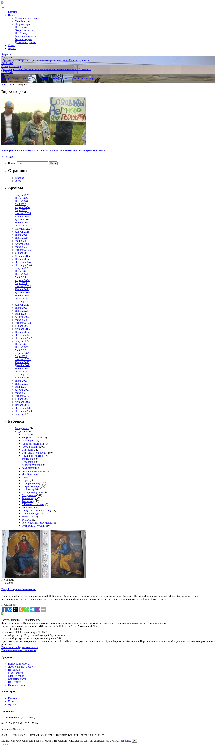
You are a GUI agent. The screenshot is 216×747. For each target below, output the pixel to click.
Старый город (23, 24)
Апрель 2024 (22, 280)
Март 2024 (21, 283)
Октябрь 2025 (23, 225)
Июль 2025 (21, 234)
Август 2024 (22, 268)
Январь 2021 (22, 398)
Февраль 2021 (23, 395)
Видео (11, 15)
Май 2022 (20, 350)
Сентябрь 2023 (23, 301)
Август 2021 (22, 377)
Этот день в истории (33, 525)
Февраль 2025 (23, 249)
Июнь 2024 (21, 274)
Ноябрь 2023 (22, 295)
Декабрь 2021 (22, 365)
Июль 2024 (21, 271)
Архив (12, 48)
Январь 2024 (22, 289)
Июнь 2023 (21, 310)
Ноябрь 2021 (22, 368)
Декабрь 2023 (22, 292)
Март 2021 (21, 392)
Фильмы (26, 519)
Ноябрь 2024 (22, 259)
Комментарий (29, 467)
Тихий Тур (28, 516)
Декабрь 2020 (22, 401)
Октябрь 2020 (23, 408)
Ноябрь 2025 (22, 222)
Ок (134, 741)
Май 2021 (20, 386)
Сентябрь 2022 (23, 338)
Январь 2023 (22, 325)
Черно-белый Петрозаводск (37, 522)
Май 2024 (20, 277)
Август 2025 (22, 231)
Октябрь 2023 (23, 298)
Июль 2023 (21, 307)
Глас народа (28, 440)
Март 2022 (21, 356)
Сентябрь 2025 (23, 228)
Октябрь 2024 (23, 262)
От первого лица (31, 483)
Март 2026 (21, 210)
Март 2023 (21, 319)
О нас (11, 45)
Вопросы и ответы (25, 36)
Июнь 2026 (21, 201)
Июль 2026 (21, 198)
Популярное (29, 495)
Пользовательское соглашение (18, 650)
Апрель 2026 (22, 207)
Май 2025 (20, 240)
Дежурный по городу (27, 18)
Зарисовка (27, 458)
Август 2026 (22, 195)
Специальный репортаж (35, 510)
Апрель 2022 (22, 353)
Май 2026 (20, 204)
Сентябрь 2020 (23, 411)
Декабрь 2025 (22, 219)
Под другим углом (32, 492)
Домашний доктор (25, 42)
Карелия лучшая (31, 464)
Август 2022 (22, 341)
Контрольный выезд (33, 471)
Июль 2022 (21, 344)
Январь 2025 (22, 252)
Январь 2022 (22, 362)
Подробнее (124, 740)
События (27, 507)
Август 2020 (22, 414)
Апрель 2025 (22, 243)
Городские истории (33, 443)
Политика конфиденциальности (19, 647)
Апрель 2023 (22, 316)
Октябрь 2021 (23, 371)
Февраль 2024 (23, 286)
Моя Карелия (22, 21)
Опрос (25, 480)
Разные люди (29, 498)
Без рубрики (22, 428)
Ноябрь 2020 (22, 404)
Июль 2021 (21, 380)
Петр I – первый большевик (18, 589)
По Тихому (21, 33)
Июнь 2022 (21, 347)
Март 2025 (21, 246)
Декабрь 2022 (22, 328)
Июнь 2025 (21, 237)
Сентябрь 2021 (23, 374)
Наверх (5, 744)
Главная (12, 11)
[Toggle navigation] (2, 7)
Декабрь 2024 (22, 256)
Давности (27, 449)
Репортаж (27, 501)
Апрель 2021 (22, 389)
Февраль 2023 (23, 322)
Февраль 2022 (23, 359)
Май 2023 (20, 313)
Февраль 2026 (23, 213)
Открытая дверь (24, 30)
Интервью (21, 27)
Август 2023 (22, 304)
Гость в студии (23, 39)
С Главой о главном (33, 504)
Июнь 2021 (21, 383)
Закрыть (6, 54)
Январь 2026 (22, 216)
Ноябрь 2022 (22, 332)
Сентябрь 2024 (23, 265)
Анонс (25, 434)
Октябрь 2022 (23, 335)
